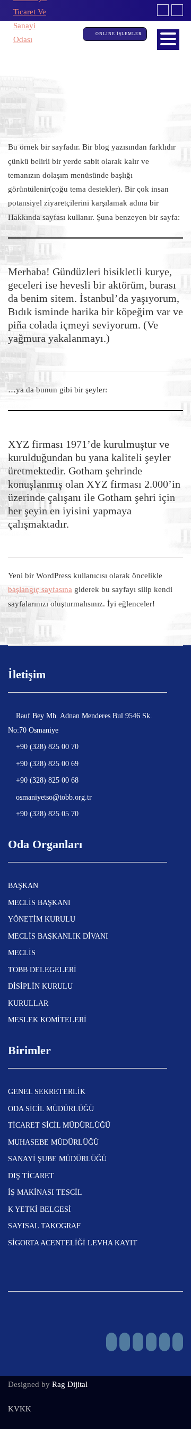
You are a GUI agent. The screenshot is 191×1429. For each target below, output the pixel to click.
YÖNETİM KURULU (41, 919)
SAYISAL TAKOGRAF (44, 1226)
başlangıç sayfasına (40, 589)
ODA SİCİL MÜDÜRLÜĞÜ (51, 1109)
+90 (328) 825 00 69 (46, 764)
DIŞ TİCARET (31, 1176)
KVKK (19, 1409)
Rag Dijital (70, 1384)
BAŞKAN (23, 886)
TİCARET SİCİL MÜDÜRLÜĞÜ (59, 1125)
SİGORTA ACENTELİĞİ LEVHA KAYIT (72, 1243)
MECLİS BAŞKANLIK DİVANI (58, 936)
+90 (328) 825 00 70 (46, 747)
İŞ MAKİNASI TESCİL (45, 1192)
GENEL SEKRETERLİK (46, 1092)
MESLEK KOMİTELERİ (47, 1020)
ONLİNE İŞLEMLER (119, 33)
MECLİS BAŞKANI (39, 903)
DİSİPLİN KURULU (40, 986)
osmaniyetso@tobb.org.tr (53, 797)
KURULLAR (28, 1003)
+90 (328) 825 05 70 (46, 814)
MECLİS (22, 953)
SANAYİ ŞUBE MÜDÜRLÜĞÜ (57, 1159)
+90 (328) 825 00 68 (46, 780)
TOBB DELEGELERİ (42, 970)
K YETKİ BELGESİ (39, 1209)
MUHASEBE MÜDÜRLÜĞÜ (53, 1142)
